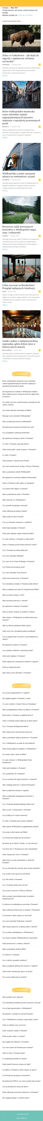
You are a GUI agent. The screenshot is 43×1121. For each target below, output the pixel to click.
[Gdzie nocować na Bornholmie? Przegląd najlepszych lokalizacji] (21, 268)
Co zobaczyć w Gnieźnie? (11, 955)
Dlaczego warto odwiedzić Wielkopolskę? (16, 416)
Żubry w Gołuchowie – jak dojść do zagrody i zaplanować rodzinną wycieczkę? (20, 58)
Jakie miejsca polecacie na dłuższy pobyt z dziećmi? (19, 927)
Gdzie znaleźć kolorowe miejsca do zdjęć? (16, 1064)
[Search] (39, 3)
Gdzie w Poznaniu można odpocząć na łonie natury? (20, 721)
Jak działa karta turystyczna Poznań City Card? (18, 427)
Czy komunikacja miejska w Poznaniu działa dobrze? (20, 584)
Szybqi (4, 291)
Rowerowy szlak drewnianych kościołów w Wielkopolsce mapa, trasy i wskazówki (19, 229)
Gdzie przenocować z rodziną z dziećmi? (16, 943)
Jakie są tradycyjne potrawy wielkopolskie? (17, 421)
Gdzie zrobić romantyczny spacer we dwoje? (17, 971)
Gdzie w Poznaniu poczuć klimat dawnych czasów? (19, 545)
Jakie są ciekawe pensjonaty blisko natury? (16, 625)
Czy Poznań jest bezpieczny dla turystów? (16, 838)
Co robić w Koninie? (9, 455)
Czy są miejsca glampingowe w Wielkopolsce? (18, 932)
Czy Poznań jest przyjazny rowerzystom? (16, 1075)
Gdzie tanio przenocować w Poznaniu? (15, 578)
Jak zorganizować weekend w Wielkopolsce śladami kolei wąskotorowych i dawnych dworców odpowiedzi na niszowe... (20, 394)
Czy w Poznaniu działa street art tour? (15, 885)
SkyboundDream (7, 350)
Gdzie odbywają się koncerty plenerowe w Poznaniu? (20, 1092)
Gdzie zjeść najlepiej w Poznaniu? (13, 656)
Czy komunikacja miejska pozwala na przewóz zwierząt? (21, 1003)
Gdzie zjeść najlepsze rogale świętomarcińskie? (18, 533)
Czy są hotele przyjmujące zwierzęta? (15, 505)
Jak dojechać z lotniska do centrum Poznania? (17, 1014)
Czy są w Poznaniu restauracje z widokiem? (17, 522)
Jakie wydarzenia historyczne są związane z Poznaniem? (21, 910)
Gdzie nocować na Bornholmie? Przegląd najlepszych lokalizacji (18, 287)
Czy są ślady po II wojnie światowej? (14, 815)
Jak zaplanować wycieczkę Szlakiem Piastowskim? (19, 477)
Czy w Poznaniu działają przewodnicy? (15, 726)
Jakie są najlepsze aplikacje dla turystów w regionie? (20, 966)
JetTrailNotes (6, 64)
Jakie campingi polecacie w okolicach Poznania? (18, 785)
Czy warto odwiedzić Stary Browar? (14, 573)
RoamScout (5, 126)
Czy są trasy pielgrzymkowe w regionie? (16, 693)
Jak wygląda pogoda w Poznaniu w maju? (16, 698)
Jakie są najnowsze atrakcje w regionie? (15, 790)
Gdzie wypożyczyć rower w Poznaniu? (15, 854)
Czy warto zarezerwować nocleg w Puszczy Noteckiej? (20, 466)
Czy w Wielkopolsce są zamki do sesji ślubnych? (18, 743)
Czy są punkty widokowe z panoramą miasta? (17, 650)
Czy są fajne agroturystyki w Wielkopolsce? (17, 1008)
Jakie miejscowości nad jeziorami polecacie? (17, 732)
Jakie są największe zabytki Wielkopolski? (16, 472)
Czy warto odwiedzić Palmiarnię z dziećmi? (17, 921)
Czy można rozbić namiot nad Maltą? (15, 832)
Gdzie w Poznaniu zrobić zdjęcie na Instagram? (18, 483)
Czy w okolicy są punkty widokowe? (14, 960)
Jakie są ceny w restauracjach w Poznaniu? (16, 810)
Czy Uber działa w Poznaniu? (12, 879)
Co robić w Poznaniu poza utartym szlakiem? (17, 821)
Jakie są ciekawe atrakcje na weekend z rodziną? (18, 612)
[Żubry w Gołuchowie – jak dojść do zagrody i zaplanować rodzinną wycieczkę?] (21, 38)
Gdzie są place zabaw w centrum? (13, 1036)
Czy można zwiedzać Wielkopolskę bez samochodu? (20, 938)
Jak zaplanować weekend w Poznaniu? (15, 606)
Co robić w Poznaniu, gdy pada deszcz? (15, 444)
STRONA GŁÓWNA (25, 15)
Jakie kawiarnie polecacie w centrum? (15, 601)
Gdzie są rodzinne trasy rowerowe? (14, 1025)
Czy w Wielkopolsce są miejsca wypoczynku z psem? (20, 1019)
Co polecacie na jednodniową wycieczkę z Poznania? (20, 904)
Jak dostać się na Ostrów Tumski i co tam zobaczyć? (20, 843)
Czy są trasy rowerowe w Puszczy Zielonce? (17, 891)
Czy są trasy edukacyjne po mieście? (14, 977)
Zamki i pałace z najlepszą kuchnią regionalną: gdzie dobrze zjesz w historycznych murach (20, 344)
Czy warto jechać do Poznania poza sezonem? (17, 1047)
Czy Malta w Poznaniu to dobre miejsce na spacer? (19, 1070)
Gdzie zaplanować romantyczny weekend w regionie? (20, 662)
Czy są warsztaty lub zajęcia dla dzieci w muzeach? (19, 779)
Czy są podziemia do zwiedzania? (13, 774)
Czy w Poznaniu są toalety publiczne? (15, 550)
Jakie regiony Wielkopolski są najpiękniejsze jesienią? (20, 826)
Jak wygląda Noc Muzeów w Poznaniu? (15, 1042)
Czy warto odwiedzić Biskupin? (13, 556)
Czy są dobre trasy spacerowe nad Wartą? (16, 874)
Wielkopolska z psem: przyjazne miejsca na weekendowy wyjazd (18, 175)
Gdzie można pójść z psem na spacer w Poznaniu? (19, 449)
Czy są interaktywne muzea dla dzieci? (15, 1087)
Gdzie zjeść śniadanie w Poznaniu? (14, 768)
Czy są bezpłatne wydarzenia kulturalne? (16, 433)
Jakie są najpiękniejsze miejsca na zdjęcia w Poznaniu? (20, 709)
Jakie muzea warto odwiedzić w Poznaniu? (16, 673)
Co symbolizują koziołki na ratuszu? (14, 1059)
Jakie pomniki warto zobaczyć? (12, 997)
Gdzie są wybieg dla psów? (11, 667)
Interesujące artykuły (23, 1114)
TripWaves (5, 236)
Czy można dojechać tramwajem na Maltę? (16, 410)
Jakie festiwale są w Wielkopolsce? (14, 500)
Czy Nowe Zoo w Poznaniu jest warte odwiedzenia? (20, 849)
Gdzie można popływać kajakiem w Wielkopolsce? (19, 749)
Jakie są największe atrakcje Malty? (14, 949)
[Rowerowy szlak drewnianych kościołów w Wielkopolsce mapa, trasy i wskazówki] (21, 210)
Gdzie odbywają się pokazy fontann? (14, 511)
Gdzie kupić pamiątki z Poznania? (13, 528)
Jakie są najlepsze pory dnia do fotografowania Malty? (20, 589)
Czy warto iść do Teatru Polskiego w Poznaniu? (18, 561)
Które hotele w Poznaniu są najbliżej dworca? (17, 715)
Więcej (5, 75)
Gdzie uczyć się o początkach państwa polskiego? (19, 631)
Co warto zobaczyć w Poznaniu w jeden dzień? (18, 539)
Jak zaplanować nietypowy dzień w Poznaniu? (17, 438)
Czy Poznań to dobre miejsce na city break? (17, 915)
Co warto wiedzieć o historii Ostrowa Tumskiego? (19, 704)
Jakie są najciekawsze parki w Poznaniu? (16, 494)
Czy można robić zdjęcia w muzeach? (15, 489)
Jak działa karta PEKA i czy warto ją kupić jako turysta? (21, 1081)
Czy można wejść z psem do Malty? (14, 754)
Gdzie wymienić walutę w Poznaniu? (14, 1031)
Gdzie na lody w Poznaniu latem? (13, 1053)
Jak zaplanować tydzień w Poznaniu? (14, 645)
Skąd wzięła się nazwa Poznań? (13, 517)
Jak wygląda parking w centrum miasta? (15, 1098)
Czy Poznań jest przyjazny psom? (13, 567)
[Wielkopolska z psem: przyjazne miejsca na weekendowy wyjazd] (21, 157)
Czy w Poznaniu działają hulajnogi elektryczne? (18, 804)
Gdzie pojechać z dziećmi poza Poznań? (15, 461)
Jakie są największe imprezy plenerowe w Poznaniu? (20, 737)
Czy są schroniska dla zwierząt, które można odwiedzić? (21, 868)
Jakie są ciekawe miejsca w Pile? (13, 595)
